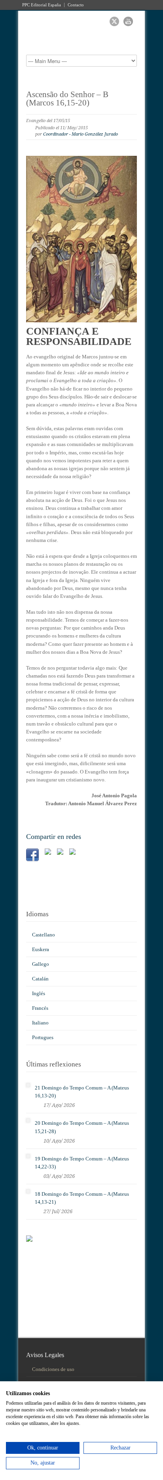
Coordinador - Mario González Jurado (80, 134)
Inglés (38, 993)
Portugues (42, 1037)
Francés (40, 1008)
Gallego (40, 964)
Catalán (40, 979)
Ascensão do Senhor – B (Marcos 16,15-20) (67, 98)
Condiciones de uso (53, 1369)
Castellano (43, 935)
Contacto (76, 5)
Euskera (40, 949)
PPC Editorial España (41, 5)
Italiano (40, 1023)
